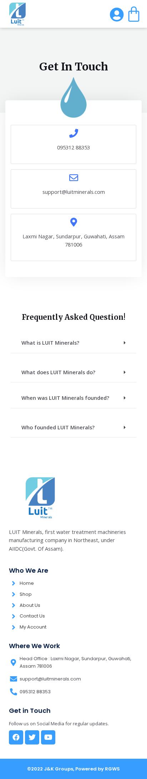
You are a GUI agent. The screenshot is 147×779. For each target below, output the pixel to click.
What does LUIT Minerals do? (58, 372)
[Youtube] (48, 737)
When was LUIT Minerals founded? (65, 397)
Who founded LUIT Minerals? (58, 427)
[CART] (134, 13)
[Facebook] (16, 737)
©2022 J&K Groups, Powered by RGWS (73, 768)
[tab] (73, 343)
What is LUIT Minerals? (50, 342)
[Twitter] (32, 737)
